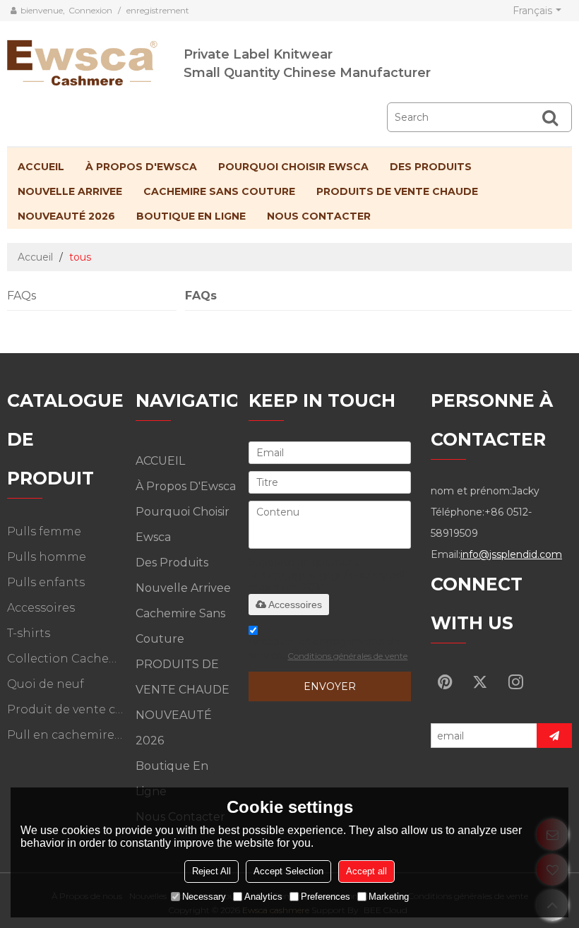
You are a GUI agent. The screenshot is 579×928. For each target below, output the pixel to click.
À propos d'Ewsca (141, 166)
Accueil (35, 257)
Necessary (204, 896)
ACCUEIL (41, 166)
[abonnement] (554, 735)
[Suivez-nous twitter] (480, 681)
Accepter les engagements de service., (328, 648)
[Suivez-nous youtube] (444, 681)
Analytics (263, 896)
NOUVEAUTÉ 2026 (66, 216)
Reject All (211, 871)
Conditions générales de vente (347, 655)
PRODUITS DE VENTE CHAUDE (397, 191)
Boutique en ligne (191, 216)
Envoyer (330, 686)
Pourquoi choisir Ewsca (293, 166)
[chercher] (550, 117)
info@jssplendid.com (511, 554)
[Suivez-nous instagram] (515, 681)
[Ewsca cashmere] (95, 60)
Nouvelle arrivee (70, 191)
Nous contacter (319, 216)
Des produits (431, 166)
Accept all (366, 871)
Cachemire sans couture (219, 191)
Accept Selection (288, 871)
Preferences (325, 896)
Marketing (389, 896)
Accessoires (295, 604)
